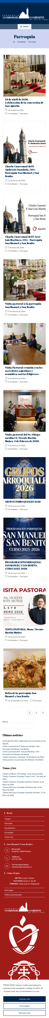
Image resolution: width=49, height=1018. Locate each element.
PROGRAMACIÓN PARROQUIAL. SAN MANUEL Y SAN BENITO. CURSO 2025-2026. (23, 565)
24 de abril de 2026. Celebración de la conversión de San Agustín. (24, 102)
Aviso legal (8, 890)
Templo (7, 819)
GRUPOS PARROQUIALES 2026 (23, 501)
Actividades (13, 113)
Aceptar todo (24, 999)
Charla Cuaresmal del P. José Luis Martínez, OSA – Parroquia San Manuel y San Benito (23, 240)
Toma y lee (8, 837)
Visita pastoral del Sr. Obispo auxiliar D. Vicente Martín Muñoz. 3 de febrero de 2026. (22, 438)
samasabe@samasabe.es (22, 867)
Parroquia (32, 42)
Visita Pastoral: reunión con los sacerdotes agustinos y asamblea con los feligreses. (24, 371)
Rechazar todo (24, 1013)
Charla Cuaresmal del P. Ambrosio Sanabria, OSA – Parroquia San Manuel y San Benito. (22, 171)
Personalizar (25, 1006)
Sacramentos (9, 828)
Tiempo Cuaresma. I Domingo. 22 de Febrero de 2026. (23, 757)
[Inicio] (14, 42)
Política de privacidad (13, 895)
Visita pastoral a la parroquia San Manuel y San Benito (23, 305)
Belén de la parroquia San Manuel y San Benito (20, 694)
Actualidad (8, 832)
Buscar (5, 722)
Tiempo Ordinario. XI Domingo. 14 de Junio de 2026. (22, 774)
